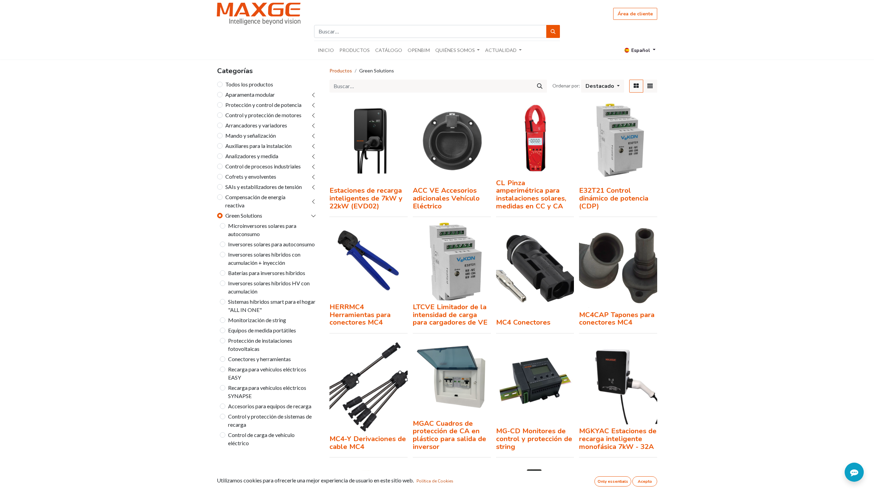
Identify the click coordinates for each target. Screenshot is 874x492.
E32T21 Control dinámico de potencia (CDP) (613, 198)
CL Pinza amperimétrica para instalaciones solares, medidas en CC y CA (531, 194)
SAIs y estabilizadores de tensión (263, 186)
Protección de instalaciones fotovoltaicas (260, 344)
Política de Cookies (435, 481)
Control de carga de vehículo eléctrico (261, 439)
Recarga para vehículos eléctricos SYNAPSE (267, 391)
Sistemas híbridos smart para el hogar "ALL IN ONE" (271, 305)
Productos (340, 70)
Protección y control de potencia (263, 104)
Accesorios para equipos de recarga (269, 406)
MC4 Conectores (523, 322)
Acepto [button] (645, 481)
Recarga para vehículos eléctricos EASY (267, 373)
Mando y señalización (250, 135)
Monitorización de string (257, 320)
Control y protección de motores (263, 115)
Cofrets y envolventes (250, 176)
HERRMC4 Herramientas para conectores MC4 (360, 314)
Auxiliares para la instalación (258, 145)
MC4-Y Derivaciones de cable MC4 (367, 442)
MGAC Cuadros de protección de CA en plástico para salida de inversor (449, 435)
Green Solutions (243, 215)
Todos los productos (249, 84)
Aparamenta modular (250, 94)
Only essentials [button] (612, 481)
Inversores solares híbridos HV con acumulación (269, 287)
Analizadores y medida (251, 156)
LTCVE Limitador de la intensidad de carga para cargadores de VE (450, 314)
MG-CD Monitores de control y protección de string (534, 438)
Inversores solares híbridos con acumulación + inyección (264, 258)
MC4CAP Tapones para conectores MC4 (616, 318)
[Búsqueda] (553, 31)
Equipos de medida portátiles (262, 330)
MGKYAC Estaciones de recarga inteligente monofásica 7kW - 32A (618, 438)
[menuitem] (326, 50)
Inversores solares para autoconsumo (271, 244)
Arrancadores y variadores (256, 125)
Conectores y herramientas (259, 359)
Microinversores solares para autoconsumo (262, 229)
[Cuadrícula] (636, 86)
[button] (602, 86)
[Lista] (650, 86)
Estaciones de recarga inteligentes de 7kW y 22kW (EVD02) (366, 198)
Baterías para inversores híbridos (266, 273)
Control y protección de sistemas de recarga (270, 420)
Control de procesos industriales (263, 166)
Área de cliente (635, 14)
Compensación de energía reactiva (255, 201)
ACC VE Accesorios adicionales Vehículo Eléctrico (446, 198)
